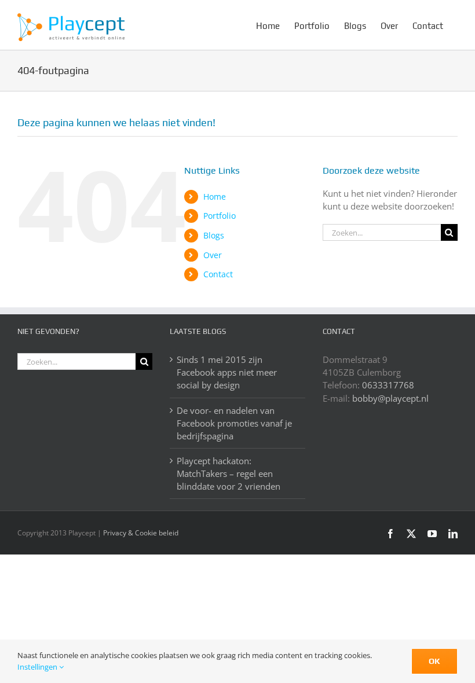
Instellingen (38, 667)
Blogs (213, 235)
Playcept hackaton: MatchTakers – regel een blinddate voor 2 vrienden (228, 473)
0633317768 (388, 385)
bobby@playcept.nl (390, 398)
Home (214, 196)
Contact (218, 274)
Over (212, 254)
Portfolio (219, 215)
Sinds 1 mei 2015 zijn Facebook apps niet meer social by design (227, 372)
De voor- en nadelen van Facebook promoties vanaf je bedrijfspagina (234, 423)
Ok (434, 661)
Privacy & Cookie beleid (140, 533)
